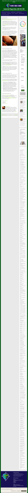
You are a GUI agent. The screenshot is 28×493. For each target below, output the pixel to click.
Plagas (13, 13)
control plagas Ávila (22, 168)
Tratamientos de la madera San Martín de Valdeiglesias (22, 446)
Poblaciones (16, 13)
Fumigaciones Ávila (4, 13)
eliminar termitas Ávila (22, 270)
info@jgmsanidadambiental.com (8, 97)
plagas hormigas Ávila (22, 360)
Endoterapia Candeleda (22, 305)
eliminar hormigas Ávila (22, 250)
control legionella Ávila (22, 166)
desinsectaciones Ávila (22, 194)
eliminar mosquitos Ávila (22, 256)
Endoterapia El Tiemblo (22, 309)
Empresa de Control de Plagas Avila (22, 133)
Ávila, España (6, 103)
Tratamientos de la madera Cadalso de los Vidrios (22, 435)
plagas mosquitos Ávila (22, 361)
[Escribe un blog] (3, 102)
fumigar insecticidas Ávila (22, 336)
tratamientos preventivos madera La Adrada (22, 467)
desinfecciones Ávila (22, 179)
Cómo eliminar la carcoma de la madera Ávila (22, 155)
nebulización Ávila (22, 357)
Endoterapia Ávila (9, 13)
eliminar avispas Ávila (22, 220)
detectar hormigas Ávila (22, 211)
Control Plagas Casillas (21, 13)
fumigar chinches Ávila (22, 335)
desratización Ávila (22, 203)
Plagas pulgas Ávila (8, 106)
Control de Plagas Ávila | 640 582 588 (14, 9)
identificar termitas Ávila (22, 345)
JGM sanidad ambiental (22, 350)
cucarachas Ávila (21, 176)
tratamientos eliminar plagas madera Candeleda (22, 451)
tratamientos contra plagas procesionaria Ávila (22, 428)
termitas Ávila (21, 400)
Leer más (16, 111)
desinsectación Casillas (22, 189)
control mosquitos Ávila (22, 167)
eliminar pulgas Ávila (22, 267)
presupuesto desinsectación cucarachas (21, 374)
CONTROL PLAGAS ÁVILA (5, 24)
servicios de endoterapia (22, 394)
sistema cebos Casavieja (22, 395)
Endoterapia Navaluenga (22, 311)
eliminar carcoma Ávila (22, 221)
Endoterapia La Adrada (22, 310)
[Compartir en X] (4, 102)
